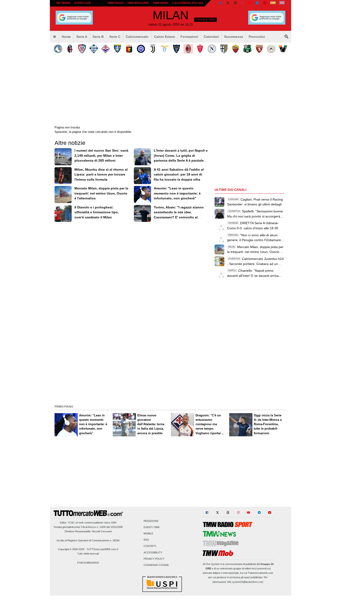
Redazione (151, 521)
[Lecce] (176, 49)
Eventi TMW (151, 527)
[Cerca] (286, 36)
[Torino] (259, 49)
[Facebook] (221, 3)
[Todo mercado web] (273, 3)
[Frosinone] (117, 49)
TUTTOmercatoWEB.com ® (102, 549)
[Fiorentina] (105, 49)
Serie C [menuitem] (114, 36)
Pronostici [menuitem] (257, 36)
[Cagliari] (82, 49)
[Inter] (141, 49)
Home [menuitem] (66, 36)
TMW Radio (115, 3)
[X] (228, 3)
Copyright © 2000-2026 (71, 549)
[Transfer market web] (282, 3)
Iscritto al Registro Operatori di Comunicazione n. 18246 (88, 540)
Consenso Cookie (156, 565)
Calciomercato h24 (187, 3)
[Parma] (223, 49)
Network (63, 3)
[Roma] (235, 49)
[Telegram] (257, 3)
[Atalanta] (58, 49)
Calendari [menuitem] (211, 36)
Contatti (150, 546)
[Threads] (235, 3)
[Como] (93, 49)
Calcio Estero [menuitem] (164, 36)
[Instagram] (243, 3)
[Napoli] (212, 49)
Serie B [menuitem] (98, 36)
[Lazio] (164, 49)
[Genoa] (129, 49)
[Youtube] (250, 3)
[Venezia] (283, 49)
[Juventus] (153, 49)
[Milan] (188, 49)
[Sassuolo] (247, 49)
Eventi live (82, 3)
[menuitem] (54, 36)
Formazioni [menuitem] (189, 36)
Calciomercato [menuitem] (137, 36)
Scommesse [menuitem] (233, 36)
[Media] (264, 3)
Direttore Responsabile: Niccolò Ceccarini (88, 531)
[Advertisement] (170, 371)
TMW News (160, 3)
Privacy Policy (154, 558)
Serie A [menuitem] (81, 36)
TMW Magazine (138, 3)
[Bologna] (70, 49)
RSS (146, 540)
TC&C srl (73, 522)
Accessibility (153, 552)
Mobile (148, 533)
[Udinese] (271, 49)
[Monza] (200, 49)
